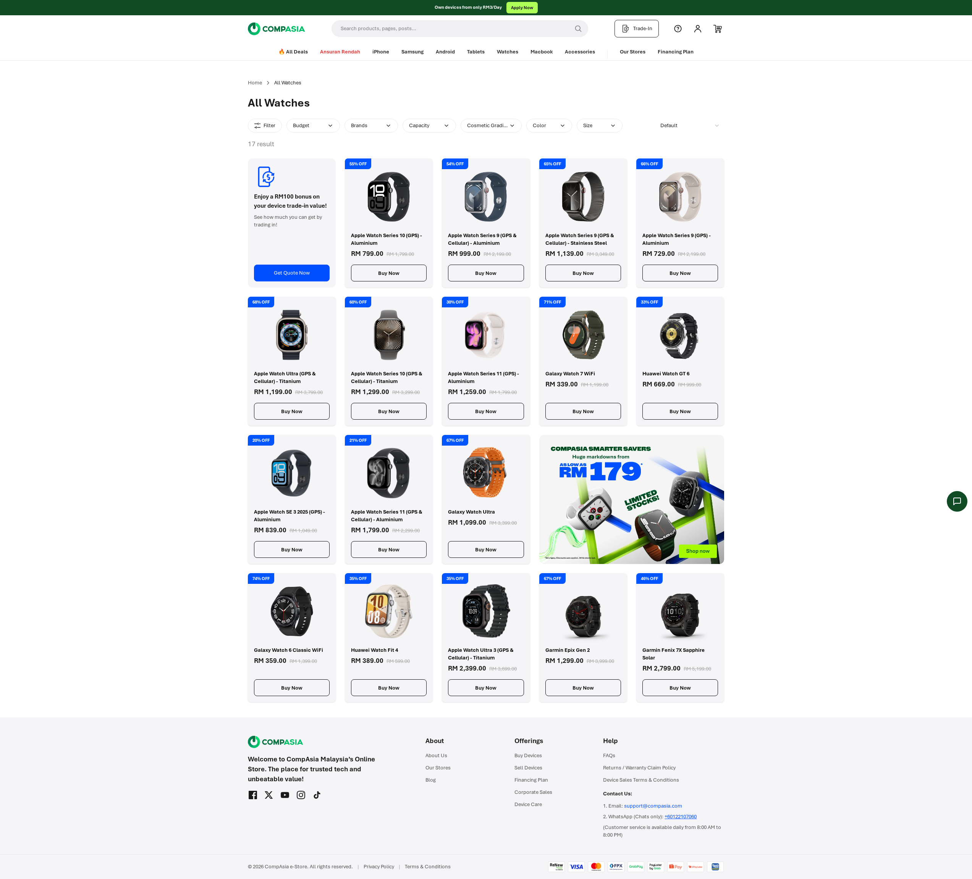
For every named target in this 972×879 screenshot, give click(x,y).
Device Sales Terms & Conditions (641, 780)
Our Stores (632, 51)
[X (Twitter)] (269, 795)
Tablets (476, 51)
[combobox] (690, 125)
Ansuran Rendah (340, 51)
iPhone (380, 51)
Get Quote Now (292, 273)
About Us (436, 755)
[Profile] (698, 29)
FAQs (609, 755)
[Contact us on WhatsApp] (957, 501)
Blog (430, 780)
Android (445, 51)
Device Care (528, 804)
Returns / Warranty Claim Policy (639, 767)
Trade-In (642, 28)
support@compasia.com (653, 806)
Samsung (412, 51)
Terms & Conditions (428, 866)
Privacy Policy (379, 866)
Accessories (580, 51)
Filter (269, 125)
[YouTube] (285, 795)
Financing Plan (676, 51)
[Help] (678, 29)
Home (255, 82)
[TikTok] (317, 795)
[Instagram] (301, 795)
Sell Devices (528, 767)
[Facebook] (253, 795)
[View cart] (718, 29)
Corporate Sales (533, 792)
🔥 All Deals (293, 51)
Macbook (541, 51)
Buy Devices (528, 755)
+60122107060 (681, 816)
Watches (507, 51)
